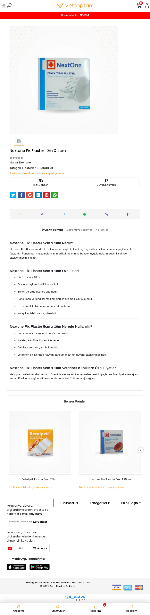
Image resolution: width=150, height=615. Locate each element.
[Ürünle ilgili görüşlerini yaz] (64, 214)
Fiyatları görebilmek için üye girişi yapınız (37, 173)
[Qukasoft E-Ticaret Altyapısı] (75, 598)
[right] (141, 450)
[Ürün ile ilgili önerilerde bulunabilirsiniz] (129, 214)
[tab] (52, 230)
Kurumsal (67, 503)
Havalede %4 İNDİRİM (75, 15)
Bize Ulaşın (129, 503)
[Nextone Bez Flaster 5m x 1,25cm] (110, 443)
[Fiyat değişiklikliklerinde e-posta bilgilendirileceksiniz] (86, 214)
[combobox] (11, 548)
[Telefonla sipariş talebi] (107, 214)
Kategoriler (98, 503)
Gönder (42, 522)
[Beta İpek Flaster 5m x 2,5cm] (40, 443)
